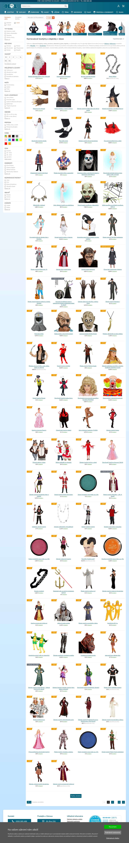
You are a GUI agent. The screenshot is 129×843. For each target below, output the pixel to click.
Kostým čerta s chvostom (63, 76)
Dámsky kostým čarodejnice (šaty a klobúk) (39, 495)
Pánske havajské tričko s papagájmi (63, 173)
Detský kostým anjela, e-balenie (63, 237)
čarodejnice (43, 46)
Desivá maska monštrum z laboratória (88, 205)
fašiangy (106, 43)
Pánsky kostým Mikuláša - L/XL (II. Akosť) (112, 495)
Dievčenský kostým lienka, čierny (63, 398)
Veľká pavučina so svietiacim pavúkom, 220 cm (112, 206)
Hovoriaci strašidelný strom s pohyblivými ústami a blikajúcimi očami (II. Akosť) (63, 303)
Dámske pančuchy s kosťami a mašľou (63, 655)
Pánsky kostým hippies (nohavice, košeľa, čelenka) (39, 302)
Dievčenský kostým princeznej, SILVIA (112, 462)
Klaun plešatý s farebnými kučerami (112, 398)
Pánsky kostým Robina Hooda (88, 366)
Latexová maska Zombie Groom (88, 334)
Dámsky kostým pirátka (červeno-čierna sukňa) (88, 109)
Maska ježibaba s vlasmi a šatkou (63, 109)
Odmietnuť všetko (112, 838)
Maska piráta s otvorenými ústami (63, 334)
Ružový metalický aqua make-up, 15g (39, 559)
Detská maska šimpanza (88, 269)
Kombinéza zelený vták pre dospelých (39, 655)
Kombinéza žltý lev (112, 623)
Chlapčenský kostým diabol (63, 430)
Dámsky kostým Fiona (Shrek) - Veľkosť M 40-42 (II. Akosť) (39, 688)
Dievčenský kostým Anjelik (39, 141)
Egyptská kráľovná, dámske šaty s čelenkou (39, 238)
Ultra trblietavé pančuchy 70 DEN (88, 430)
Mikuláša (32, 46)
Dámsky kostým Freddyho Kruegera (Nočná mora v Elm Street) (88, 720)
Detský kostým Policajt (39, 398)
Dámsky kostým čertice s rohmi (88, 462)
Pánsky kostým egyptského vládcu (88, 623)
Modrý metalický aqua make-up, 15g (88, 752)
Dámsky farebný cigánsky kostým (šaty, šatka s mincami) (63, 688)
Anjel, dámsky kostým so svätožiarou (63, 205)
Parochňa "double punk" (88, 559)
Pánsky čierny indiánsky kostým (112, 687)
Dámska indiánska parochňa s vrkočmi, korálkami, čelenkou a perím (112, 366)
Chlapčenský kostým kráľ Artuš (39, 173)
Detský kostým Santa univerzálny (63, 494)
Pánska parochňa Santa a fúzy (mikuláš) (39, 76)
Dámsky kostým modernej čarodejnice (112, 591)
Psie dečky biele (63, 141)
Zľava (120, 12)
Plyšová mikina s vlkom (39, 462)
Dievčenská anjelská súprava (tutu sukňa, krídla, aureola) (112, 174)
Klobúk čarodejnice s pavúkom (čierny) (112, 109)
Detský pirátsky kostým (88, 527)
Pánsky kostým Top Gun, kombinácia (113, 237)
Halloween (113, 43)
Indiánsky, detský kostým (39, 527)
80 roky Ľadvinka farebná (88, 76)
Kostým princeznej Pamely (39, 430)
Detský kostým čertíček (63, 366)
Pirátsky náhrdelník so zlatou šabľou (113, 334)
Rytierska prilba (39, 334)
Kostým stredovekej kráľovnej (39, 623)
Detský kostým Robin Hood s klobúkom (113, 752)
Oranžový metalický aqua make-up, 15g (113, 559)
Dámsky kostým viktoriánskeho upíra (63, 720)
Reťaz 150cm (112, 76)
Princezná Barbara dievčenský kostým (39, 752)
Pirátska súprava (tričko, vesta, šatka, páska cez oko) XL (39, 366)
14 (119, 802)
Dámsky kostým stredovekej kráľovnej (63, 784)
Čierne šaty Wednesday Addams (113, 269)
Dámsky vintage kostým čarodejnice (39, 784)
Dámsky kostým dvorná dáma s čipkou (112, 720)
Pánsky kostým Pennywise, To (39, 269)
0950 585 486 (21, 821)
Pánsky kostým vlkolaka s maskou (63, 752)
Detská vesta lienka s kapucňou (112, 527)
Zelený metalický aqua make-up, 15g (88, 494)
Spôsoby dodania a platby (74, 819)
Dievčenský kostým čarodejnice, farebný (88, 687)
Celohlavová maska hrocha (88, 655)
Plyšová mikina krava (39, 720)
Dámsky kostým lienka (112, 430)
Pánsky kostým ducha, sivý (88, 591)
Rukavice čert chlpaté (39, 109)
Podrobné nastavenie (112, 832)
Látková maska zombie (63, 623)
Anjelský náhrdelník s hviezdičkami (63, 527)
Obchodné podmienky (73, 821)
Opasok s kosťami (39, 591)
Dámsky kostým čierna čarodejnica (88, 141)
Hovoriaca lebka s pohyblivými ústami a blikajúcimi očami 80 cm (88, 174)
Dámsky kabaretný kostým (63, 559)
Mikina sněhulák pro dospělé (63, 462)
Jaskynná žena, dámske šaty (112, 655)
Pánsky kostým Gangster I (113, 302)
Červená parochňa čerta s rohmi (112, 141)
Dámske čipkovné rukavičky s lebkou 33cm (88, 302)
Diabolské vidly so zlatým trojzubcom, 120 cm (63, 592)
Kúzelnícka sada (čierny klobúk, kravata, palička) (88, 238)
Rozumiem (113, 827)
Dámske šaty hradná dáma (63, 269)
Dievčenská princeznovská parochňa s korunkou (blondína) (88, 399)
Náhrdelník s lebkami (39, 205)
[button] (120, 28)
